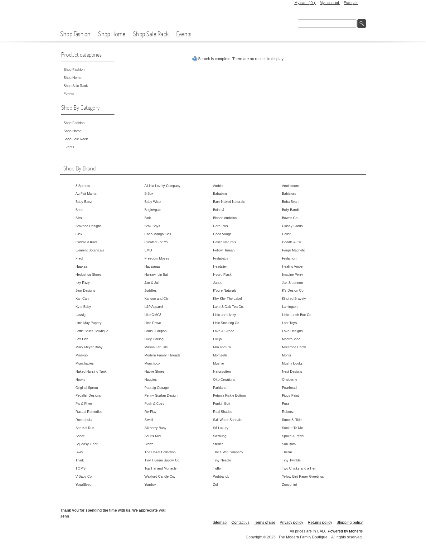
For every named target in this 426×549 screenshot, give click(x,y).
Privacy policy (291, 522)
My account (330, 3)
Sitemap (220, 522)
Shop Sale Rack (151, 34)
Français (351, 3)
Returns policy (320, 522)
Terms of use (264, 522)
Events (183, 34)
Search (361, 23)
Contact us (240, 522)
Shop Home (111, 34)
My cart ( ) (305, 3)
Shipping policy (349, 522)
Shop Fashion (75, 34)
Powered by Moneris (345, 531)
